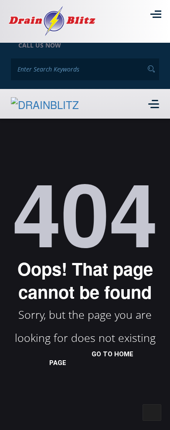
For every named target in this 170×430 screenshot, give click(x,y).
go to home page (91, 358)
